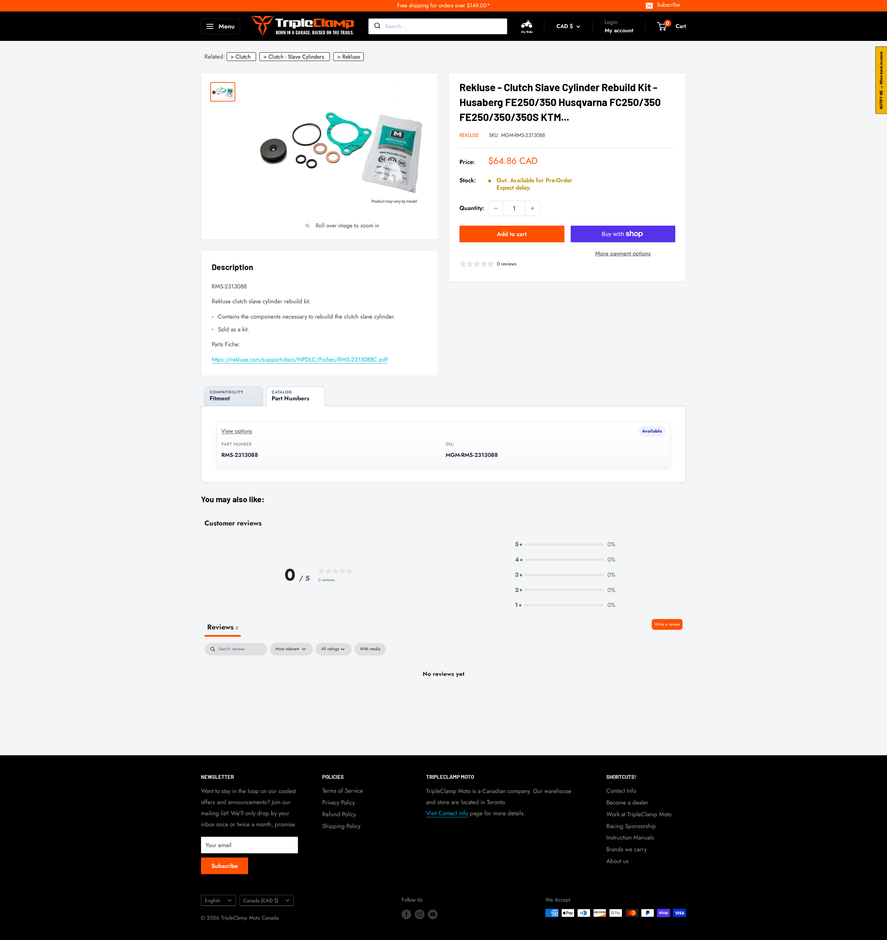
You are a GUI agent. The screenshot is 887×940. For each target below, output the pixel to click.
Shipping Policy (341, 826)
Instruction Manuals (630, 837)
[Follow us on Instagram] (419, 914)
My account (619, 30)
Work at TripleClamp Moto (638, 814)
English (212, 900)
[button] (565, 544)
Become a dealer (627, 802)
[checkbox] (370, 649)
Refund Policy (339, 814)
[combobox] (437, 26)
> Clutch (240, 57)
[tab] (233, 396)
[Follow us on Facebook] (406, 914)
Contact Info (621, 790)
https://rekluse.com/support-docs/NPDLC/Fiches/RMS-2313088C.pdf (300, 359)
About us (617, 861)
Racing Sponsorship (631, 826)
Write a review (667, 624)
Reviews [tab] (222, 627)
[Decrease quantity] (496, 208)
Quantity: (471, 208)
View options (236, 431)
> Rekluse (348, 57)
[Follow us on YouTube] (433, 914)
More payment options (623, 253)
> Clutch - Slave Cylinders (293, 57)
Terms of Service (342, 790)
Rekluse (469, 135)
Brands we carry (626, 849)
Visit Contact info (447, 813)
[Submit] (377, 26)
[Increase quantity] (532, 208)
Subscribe (668, 5)
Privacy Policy (338, 802)
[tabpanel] (443, 697)
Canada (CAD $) (260, 900)
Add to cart (512, 234)
